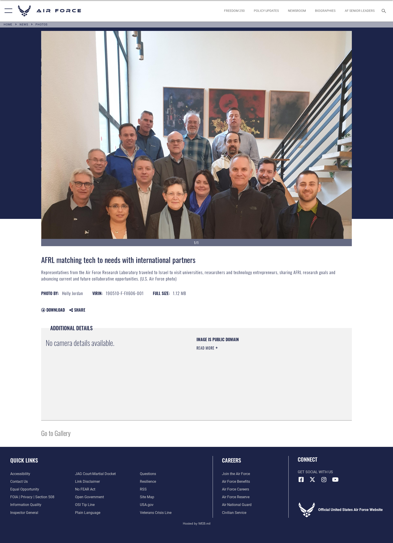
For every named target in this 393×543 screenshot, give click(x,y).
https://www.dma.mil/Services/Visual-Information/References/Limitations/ (249, 377)
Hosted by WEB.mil (196, 523)
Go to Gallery (56, 433)
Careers (231, 460)
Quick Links (24, 460)
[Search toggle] (384, 10)
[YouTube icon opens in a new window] (335, 479)
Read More (206, 348)
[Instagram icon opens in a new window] (323, 479)
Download (55, 310)
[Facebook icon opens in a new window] (301, 479)
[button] (7, 11)
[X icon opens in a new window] (312, 479)
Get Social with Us (315, 472)
